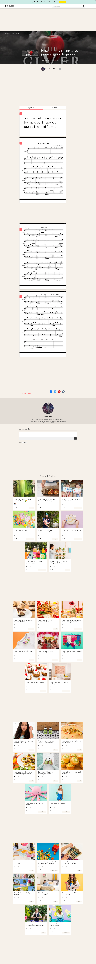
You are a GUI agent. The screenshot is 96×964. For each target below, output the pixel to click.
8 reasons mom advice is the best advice (71, 893)
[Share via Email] (63, 391)
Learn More (62, 1)
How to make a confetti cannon (22, 531)
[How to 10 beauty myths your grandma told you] (24, 730)
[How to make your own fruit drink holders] (36, 550)
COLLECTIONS (28, 6)
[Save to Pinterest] (59, 391)
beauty (31, 749)
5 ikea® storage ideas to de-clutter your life (47, 893)
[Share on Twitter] (55, 391)
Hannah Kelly (48, 416)
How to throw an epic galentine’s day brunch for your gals (47, 652)
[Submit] (83, 6)
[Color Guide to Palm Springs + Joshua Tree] (24, 882)
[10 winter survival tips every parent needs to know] (48, 519)
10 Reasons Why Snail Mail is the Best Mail (71, 500)
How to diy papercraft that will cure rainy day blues (47, 862)
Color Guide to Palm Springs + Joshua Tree (24, 893)
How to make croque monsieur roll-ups (45, 621)
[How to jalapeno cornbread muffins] (72, 761)
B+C (43, 504)
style (32, 659)
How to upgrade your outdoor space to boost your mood (35, 925)
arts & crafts (78, 508)
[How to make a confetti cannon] (24, 519)
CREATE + (36, 6)
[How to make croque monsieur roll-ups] (48, 609)
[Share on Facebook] (51, 391)
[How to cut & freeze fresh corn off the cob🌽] (24, 488)
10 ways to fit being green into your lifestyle (58, 562)
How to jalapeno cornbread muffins (71, 773)
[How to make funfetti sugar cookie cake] (72, 730)
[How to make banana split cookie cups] (36, 671)
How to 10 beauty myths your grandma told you (24, 742)
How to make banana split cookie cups (35, 683)
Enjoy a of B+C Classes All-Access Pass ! (44, 2)
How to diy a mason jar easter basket (58, 924)
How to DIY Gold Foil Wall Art (72, 530)
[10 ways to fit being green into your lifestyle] (60, 550)
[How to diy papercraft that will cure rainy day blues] (48, 851)
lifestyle (55, 539)
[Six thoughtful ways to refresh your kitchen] (48, 761)
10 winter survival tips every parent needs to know (47, 531)
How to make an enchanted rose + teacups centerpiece (71, 621)
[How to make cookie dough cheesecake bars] (24, 609)
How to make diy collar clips (23, 651)
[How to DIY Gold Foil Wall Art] (72, 519)
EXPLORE (19, 6)
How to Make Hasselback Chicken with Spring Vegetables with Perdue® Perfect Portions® (46, 501)
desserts (31, 628)
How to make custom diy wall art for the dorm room (72, 652)
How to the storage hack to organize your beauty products (71, 863)
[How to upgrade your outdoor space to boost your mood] (36, 913)
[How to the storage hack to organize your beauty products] (72, 851)
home (67, 570)
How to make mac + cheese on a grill (23, 862)
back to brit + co (46, 6)
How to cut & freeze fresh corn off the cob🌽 (22, 500)
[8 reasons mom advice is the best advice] (72, 882)
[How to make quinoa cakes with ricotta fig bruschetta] (24, 761)
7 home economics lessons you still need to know (47, 742)
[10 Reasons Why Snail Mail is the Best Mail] (72, 488)
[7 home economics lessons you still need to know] (48, 730)
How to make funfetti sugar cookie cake (71, 742)
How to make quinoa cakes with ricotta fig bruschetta (23, 773)
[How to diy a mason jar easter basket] (60, 913)
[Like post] (60, 69)
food (32, 508)
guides (12, 33)
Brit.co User (48, 68)
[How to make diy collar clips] (24, 640)
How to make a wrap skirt (58, 803)
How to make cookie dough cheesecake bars (23, 621)
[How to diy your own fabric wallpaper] (60, 671)
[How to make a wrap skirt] (60, 792)
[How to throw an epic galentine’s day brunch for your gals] (48, 640)
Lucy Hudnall (21, 504)
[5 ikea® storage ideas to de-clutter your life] (48, 882)
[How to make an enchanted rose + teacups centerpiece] (72, 609)
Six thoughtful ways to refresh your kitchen (45, 773)
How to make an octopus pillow (34, 804)
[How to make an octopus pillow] (36, 792)
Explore (6, 33)
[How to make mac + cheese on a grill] (24, 851)
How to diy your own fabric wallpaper (59, 683)
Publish (75, 438)
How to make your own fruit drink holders (35, 562)
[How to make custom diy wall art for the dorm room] (72, 640)
